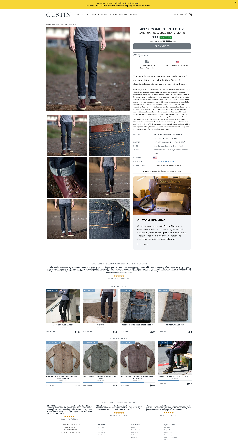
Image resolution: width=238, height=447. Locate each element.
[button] (88, 69)
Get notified (162, 46)
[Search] (186, 14)
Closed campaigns (170, 437)
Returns (167, 427)
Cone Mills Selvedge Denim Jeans (167, 165)
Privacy (134, 437)
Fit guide (167, 430)
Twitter (100, 435)
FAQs (133, 427)
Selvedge (55, 24)
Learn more (143, 244)
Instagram (102, 430)
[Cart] (190, 14)
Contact (101, 427)
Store (76, 15)
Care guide (168, 432)
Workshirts (63, 381)
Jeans (48, 24)
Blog (166, 440)
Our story (134, 432)
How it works (136, 430)
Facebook (101, 432)
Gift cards (134, 435)
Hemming (168, 435)
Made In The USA (99, 15)
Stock (85, 15)
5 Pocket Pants (175, 327)
